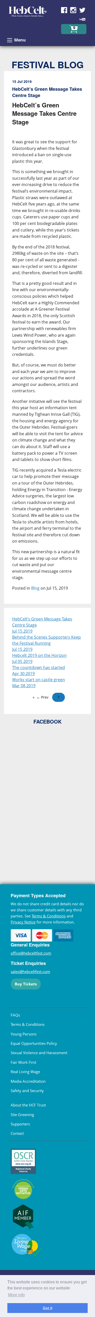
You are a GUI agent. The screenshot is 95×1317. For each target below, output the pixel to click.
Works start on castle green (38, 679)
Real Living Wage (25, 1071)
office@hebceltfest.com (31, 953)
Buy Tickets (26, 983)
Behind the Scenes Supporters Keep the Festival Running (46, 640)
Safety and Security (27, 1090)
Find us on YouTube (82, 19)
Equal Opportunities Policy (34, 1043)
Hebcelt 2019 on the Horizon (39, 655)
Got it (47, 1308)
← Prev (42, 697)
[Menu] (9, 40)
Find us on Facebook (64, 10)
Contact (17, 1133)
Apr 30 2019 (23, 673)
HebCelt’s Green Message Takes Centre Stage (42, 622)
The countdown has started (38, 667)
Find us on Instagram (73, 10)
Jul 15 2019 (22, 631)
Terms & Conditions (49, 915)
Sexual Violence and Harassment (39, 1052)
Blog (35, 588)
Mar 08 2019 (23, 685)
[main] (47, 339)
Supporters (20, 1123)
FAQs (15, 1015)
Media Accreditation (28, 1081)
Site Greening (22, 1114)
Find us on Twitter (82, 10)
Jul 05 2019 (22, 661)
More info (16, 1295)
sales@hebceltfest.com (30, 971)
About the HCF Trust (28, 1104)
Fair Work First (23, 1062)
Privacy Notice (23, 922)
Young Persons (23, 1033)
